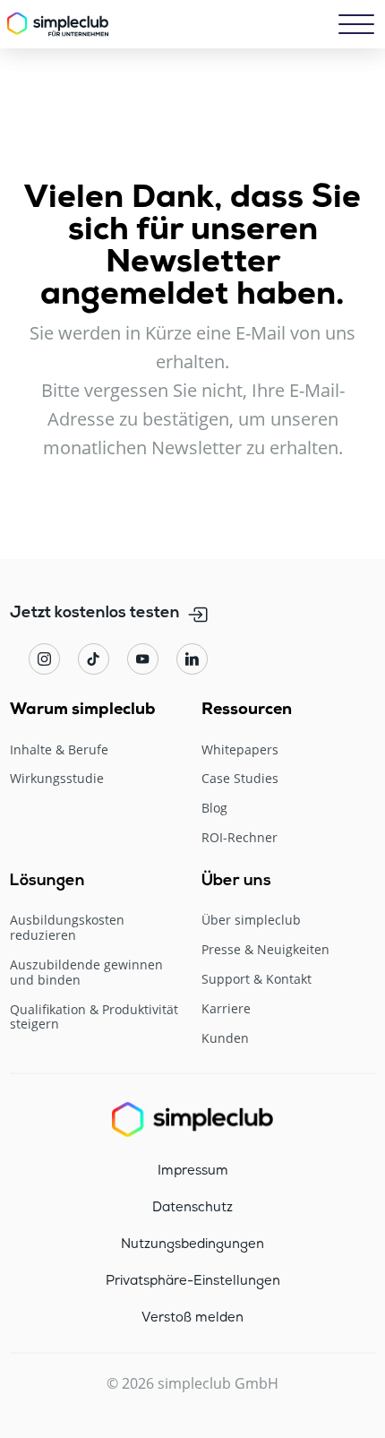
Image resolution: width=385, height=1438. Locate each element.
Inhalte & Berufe (59, 750)
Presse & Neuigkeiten (265, 950)
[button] (356, 24)
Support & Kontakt (256, 979)
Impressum (193, 1171)
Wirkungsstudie (57, 779)
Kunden (225, 1038)
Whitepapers (239, 750)
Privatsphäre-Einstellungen (193, 1281)
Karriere (226, 1009)
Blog (214, 808)
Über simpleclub (251, 920)
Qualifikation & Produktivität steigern (94, 1018)
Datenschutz (192, 1208)
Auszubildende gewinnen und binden (86, 973)
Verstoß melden (192, 1318)
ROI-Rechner (239, 838)
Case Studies (239, 779)
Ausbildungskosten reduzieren (67, 928)
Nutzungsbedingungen (192, 1244)
